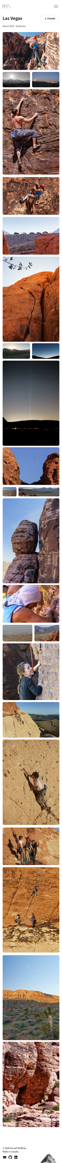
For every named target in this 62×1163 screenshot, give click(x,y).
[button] (58, 5)
